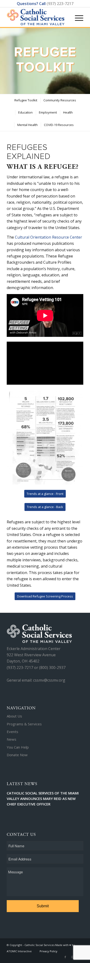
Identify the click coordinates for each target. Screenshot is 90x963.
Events (12, 731)
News (11, 739)
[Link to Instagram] (72, 957)
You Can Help (18, 747)
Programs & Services (24, 724)
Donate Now (17, 754)
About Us (14, 716)
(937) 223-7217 (60, 3)
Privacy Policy (48, 951)
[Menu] (76, 13)
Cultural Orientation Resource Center (48, 237)
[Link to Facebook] (65, 957)
